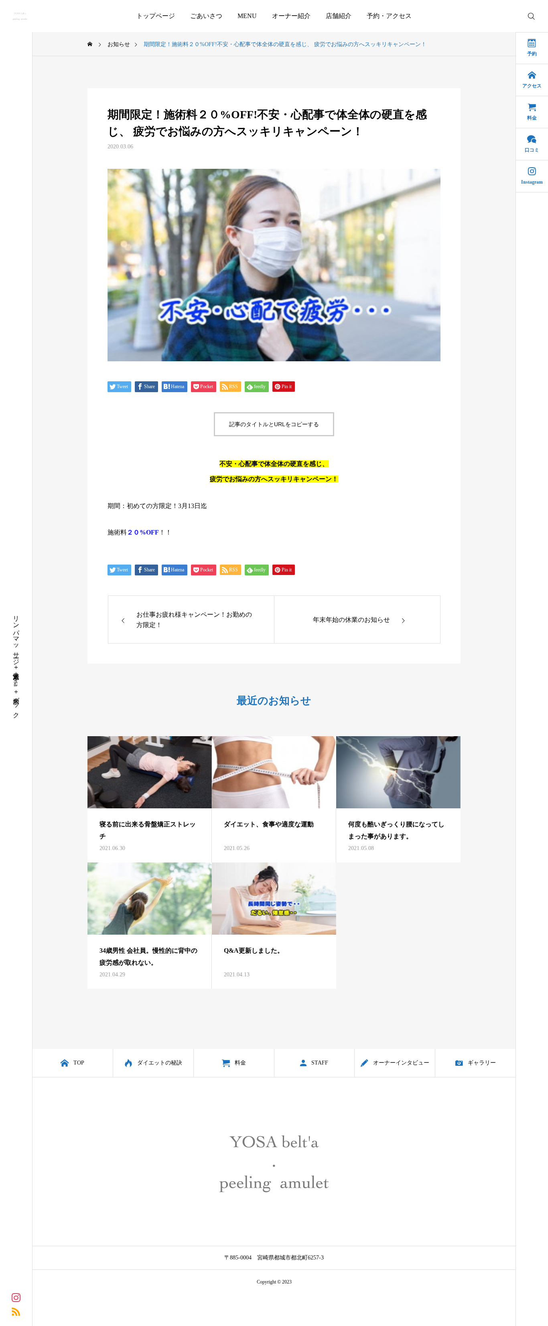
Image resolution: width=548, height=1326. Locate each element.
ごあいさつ (206, 15)
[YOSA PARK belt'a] (20, 16)
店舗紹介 (338, 15)
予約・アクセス (389, 15)
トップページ (155, 15)
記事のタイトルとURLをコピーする (274, 424)
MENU (247, 15)
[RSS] (16, 1311)
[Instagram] (16, 1297)
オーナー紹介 (291, 15)
